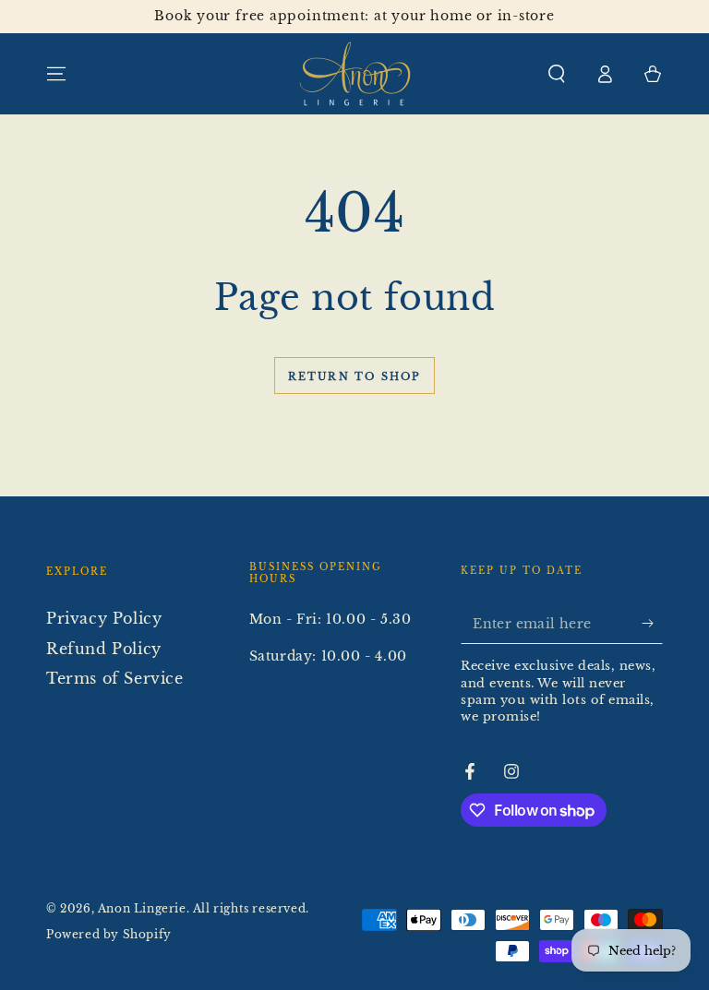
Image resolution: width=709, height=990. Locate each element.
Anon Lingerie (142, 908)
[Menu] (56, 74)
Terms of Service (115, 678)
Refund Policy (104, 648)
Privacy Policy (104, 618)
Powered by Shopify (109, 934)
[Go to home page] (355, 74)
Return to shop (355, 376)
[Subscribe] (652, 622)
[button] (557, 74)
